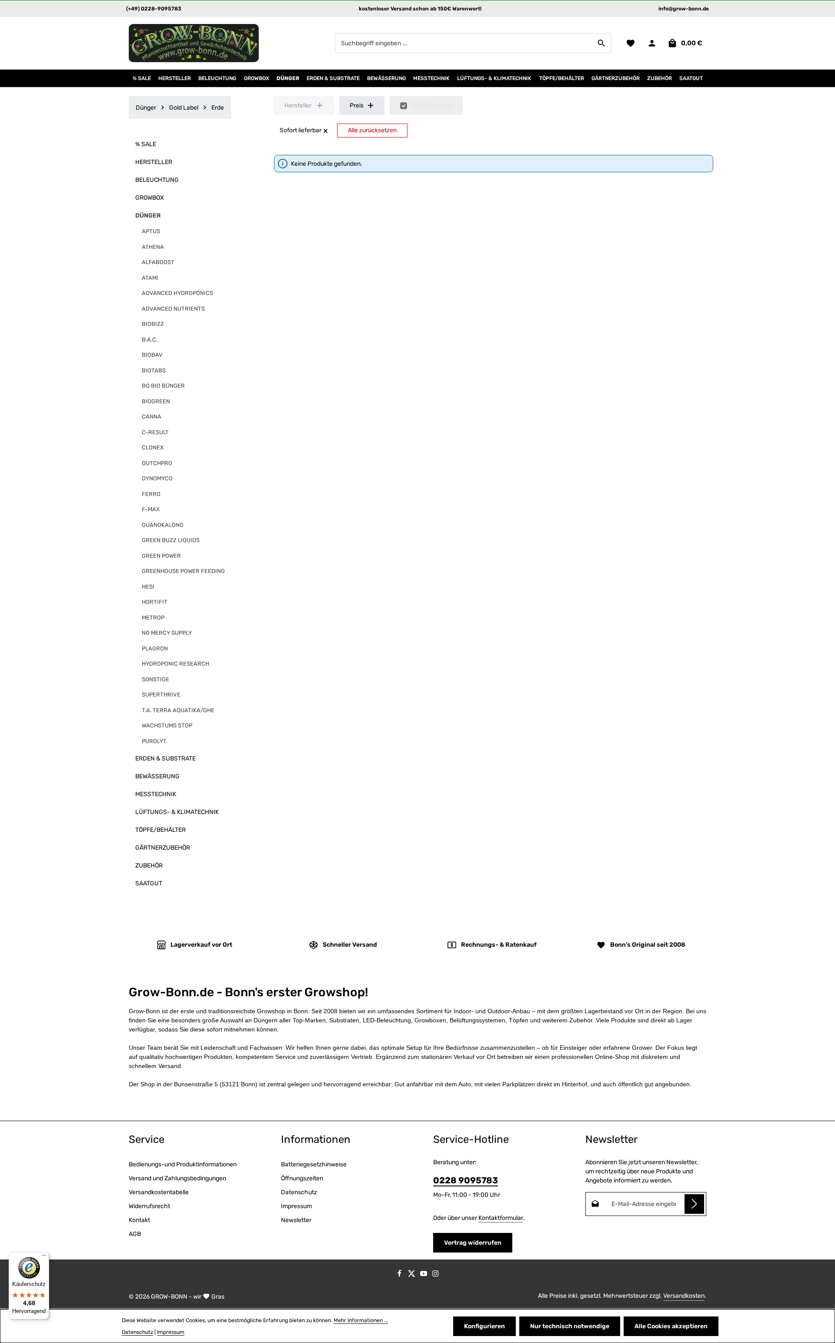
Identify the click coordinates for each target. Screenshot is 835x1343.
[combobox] (464, 43)
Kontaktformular (500, 1218)
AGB (135, 1234)
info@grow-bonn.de (683, 9)
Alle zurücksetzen (372, 130)
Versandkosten (684, 1295)
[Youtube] (424, 1275)
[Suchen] (601, 43)
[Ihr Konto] (651, 43)
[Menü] (44, 1257)
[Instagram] (435, 1275)
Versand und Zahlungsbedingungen (177, 1178)
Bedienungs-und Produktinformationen (183, 1164)
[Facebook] (400, 1275)
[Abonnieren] (694, 1204)
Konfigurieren (484, 1326)
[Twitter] (412, 1275)
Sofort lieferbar (431, 105)
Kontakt (139, 1220)
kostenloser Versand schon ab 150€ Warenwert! (420, 9)
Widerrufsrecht (149, 1206)
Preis (357, 105)
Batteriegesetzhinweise (314, 1164)
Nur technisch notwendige (569, 1326)
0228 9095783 (465, 1180)
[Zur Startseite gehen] (194, 43)
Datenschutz (299, 1192)
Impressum (296, 1206)
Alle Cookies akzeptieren (671, 1326)
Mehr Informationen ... (361, 1320)
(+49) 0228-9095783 (153, 9)
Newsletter (296, 1220)
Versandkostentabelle (159, 1192)
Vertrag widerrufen (472, 1242)
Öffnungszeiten (302, 1178)
